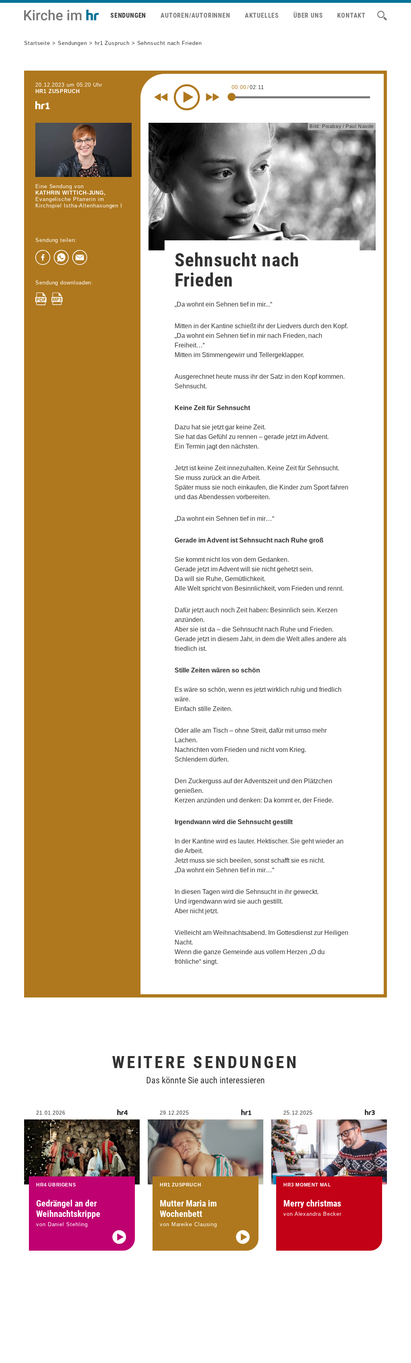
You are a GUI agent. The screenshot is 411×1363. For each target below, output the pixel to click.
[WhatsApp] (61, 257)
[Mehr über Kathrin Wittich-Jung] (83, 150)
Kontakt (351, 15)
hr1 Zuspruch (112, 43)
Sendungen (128, 15)
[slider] (232, 97)
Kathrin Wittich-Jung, (70, 193)
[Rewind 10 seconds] (161, 97)
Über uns (308, 15)
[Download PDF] (41, 299)
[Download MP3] (57, 299)
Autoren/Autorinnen (195, 15)
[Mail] (79, 257)
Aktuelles (262, 15)
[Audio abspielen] (119, 1237)
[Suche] (382, 15)
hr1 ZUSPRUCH (57, 91)
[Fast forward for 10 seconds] (213, 97)
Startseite (37, 43)
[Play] (187, 97)
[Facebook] (43, 257)
